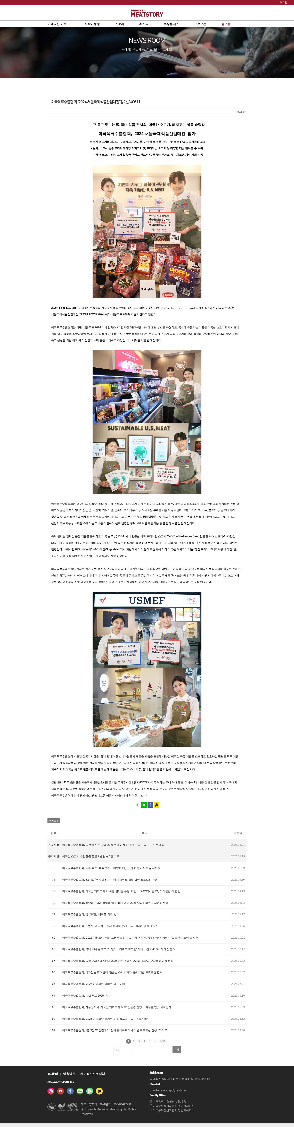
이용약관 (69, 1073)
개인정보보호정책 (92, 1073)
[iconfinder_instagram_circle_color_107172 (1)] (50, 1090)
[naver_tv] (89, 1090)
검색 (176, 1049)
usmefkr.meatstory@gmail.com (168, 1090)
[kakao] (99, 1090)
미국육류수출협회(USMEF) (169, 1101)
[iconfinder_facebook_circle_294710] (70, 1090)
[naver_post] (80, 1090)
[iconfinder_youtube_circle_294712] (60, 1090)
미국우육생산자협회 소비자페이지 (173, 1106)
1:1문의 (52, 1073)
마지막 (163, 1041)
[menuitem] (66, 24)
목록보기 (53, 820)
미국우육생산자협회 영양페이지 (172, 1110)
